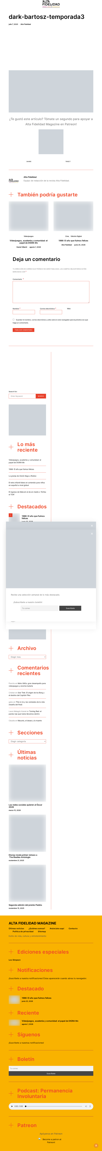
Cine (67, 236)
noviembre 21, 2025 (16, 860)
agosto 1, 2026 (35, 247)
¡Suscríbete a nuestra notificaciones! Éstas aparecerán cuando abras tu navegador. (48, 978)
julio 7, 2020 (13, 24)
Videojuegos (28, 236)
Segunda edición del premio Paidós (25, 905)
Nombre (17, 308)
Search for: (13, 392)
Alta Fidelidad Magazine (32, 923)
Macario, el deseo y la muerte (30, 720)
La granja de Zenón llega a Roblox (22, 476)
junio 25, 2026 (79, 245)
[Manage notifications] (96, 1146)
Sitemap (42, 931)
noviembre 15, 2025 (16, 908)
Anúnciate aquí (57, 928)
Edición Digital (76, 236)
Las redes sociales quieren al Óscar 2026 (25, 806)
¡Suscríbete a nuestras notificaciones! (26, 1043)
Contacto (73, 928)
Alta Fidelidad (26, 24)
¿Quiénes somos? (37, 928)
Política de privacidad (23, 931)
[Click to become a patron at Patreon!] (51, 141)
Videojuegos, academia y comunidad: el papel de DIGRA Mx (29, 241)
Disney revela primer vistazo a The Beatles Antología (23, 856)
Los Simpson (15, 960)
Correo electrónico (48, 308)
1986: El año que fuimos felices (73, 240)
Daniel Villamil (22, 247)
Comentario (17, 279)
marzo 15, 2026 (15, 810)
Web (69, 309)
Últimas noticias (16, 928)
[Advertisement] (51, 49)
